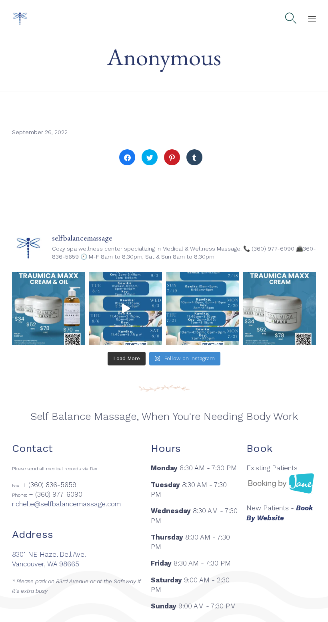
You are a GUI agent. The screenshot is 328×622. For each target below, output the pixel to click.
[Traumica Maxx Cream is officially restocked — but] (279, 308)
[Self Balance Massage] (20, 18)
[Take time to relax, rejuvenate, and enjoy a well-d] (125, 308)
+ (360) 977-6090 (55, 494)
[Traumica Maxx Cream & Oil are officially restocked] (48, 308)
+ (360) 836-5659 (49, 485)
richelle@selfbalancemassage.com (66, 504)
